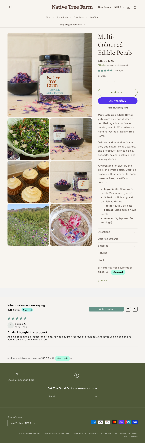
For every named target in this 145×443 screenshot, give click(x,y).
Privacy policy (80, 433)
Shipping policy (95, 433)
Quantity (102, 76)
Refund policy (111, 433)
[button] (11, 7)
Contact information (129, 433)
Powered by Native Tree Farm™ (57, 433)
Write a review (106, 309)
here (32, 380)
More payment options (117, 108)
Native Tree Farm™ (34, 433)
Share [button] (104, 280)
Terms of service (130, 436)
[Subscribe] (96, 396)
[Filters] (128, 309)
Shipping (102, 65)
